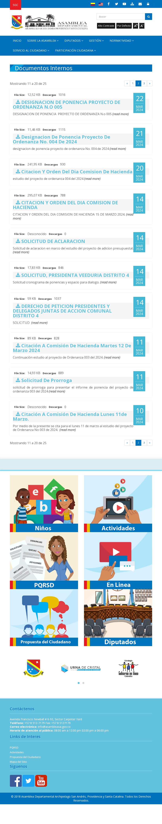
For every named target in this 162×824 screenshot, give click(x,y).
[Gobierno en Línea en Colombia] (128, 668)
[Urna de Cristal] (81, 668)
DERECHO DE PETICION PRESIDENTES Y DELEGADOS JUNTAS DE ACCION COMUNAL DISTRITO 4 (62, 311)
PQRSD (14, 747)
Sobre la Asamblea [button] (42, 40)
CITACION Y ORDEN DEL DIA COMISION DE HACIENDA (65, 204)
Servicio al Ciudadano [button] (30, 50)
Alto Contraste (106, 25)
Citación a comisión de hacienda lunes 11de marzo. (70, 416)
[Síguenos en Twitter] (117, 4)
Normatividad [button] (121, 40)
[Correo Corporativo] (140, 4)
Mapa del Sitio (18, 761)
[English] (101, 4)
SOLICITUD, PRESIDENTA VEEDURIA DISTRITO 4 (74, 275)
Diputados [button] (72, 40)
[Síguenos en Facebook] (109, 4)
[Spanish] (93, 4)
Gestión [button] (95, 40)
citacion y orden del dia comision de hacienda (76, 171)
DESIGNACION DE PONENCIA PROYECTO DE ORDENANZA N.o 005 (66, 104)
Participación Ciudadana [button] (74, 50)
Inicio (17, 40)
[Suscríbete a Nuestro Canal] (124, 4)
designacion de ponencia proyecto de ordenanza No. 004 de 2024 (61, 139)
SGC (15, 5)
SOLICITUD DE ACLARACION (52, 241)
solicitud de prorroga (46, 380)
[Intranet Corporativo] (148, 4)
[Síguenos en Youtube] (41, 780)
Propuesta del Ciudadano (25, 757)
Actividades (17, 752)
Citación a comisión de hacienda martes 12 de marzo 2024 (72, 347)
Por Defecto (124, 25)
